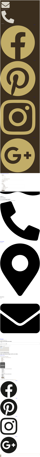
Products (2, 358)
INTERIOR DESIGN (4, 188)
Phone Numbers (2, 241)
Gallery (3, 181)
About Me (3, 183)
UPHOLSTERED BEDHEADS (5, 187)
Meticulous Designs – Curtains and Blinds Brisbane (6, 357)
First (6, 343)
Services (3, 179)
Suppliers (3, 180)
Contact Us (3, 190)
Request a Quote (3, 189)
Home (2, 174)
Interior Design (2, 359)
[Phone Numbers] (20, 240)
